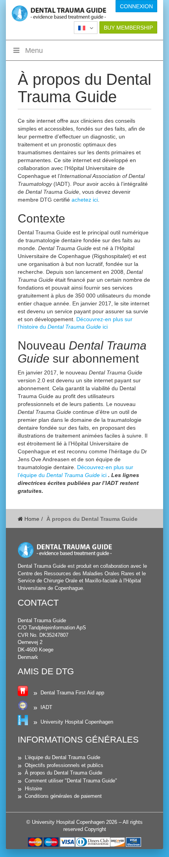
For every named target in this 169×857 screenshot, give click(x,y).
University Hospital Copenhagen (76, 722)
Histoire (33, 789)
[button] (85, 27)
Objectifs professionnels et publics (64, 765)
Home (31, 519)
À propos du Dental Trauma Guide (63, 773)
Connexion (136, 6)
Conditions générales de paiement (63, 796)
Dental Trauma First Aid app (72, 693)
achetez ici (85, 199)
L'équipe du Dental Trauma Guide (62, 757)
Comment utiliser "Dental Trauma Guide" (71, 781)
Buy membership (128, 27)
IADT (46, 707)
